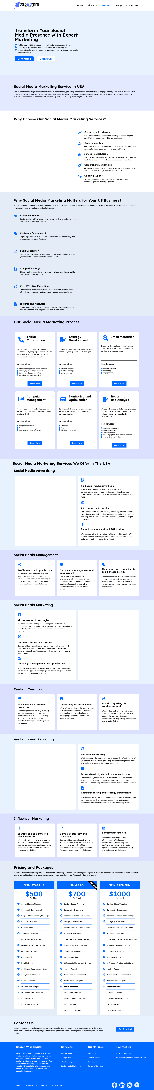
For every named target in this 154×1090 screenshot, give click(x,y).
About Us (92, 5)
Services (106, 5)
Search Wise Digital (29, 1047)
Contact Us (132, 5)
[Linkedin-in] (122, 1085)
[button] (107, 5)
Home (80, 5)
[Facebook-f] (114, 1085)
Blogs (119, 5)
